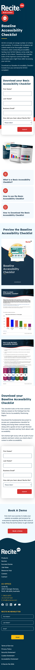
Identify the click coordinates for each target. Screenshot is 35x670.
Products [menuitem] (4, 558)
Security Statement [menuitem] (8, 652)
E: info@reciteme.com (9, 600)
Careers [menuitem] (4, 574)
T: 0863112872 (6, 596)
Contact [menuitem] (4, 577)
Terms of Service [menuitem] (7, 646)
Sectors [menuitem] (4, 561)
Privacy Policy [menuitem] (6, 649)
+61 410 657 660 (7, 598)
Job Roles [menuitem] (4, 567)
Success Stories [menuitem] (7, 564)
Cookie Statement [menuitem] (7, 656)
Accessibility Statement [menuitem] (9, 659)
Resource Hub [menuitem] (6, 570)
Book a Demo (7, 12)
